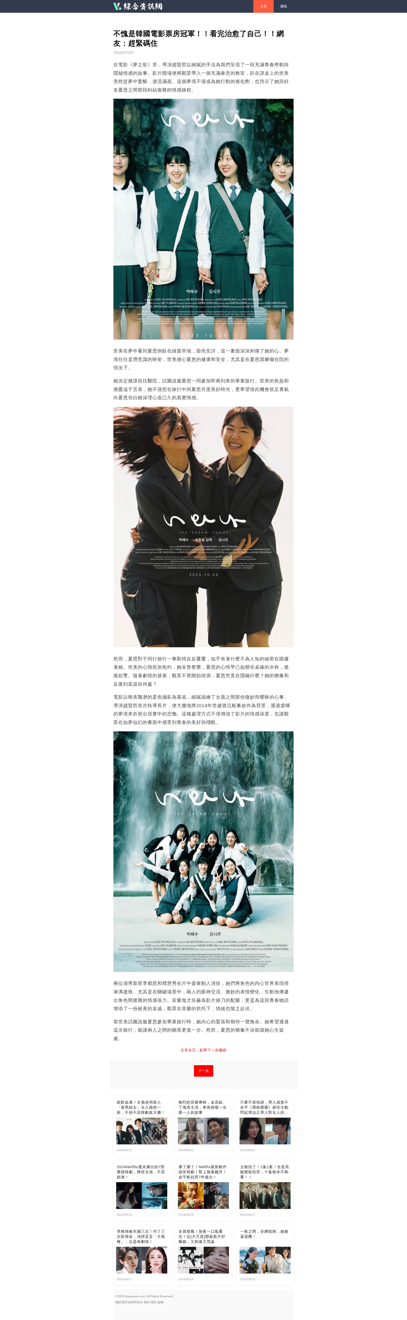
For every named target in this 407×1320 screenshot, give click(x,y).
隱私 (154, 1302)
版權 (160, 1302)
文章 (263, 6)
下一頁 (203, 1071)
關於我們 (121, 1302)
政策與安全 (135, 1302)
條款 (147, 1302)
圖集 (283, 6)
